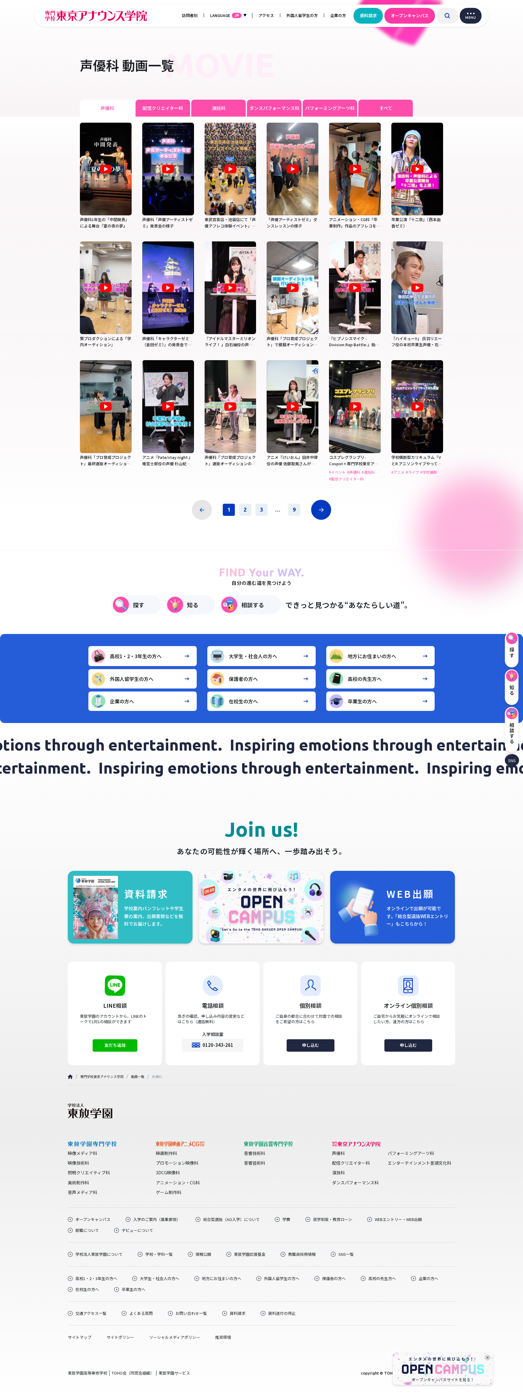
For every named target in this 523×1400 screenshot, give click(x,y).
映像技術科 (78, 1163)
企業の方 (338, 15)
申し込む (310, 1045)
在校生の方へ (243, 701)
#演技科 (368, 472)
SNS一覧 (346, 1254)
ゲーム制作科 (168, 1192)
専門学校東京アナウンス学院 (101, 1076)
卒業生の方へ (362, 701)
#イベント (337, 472)
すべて (385, 108)
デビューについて (137, 1230)
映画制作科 (166, 1153)
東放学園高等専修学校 (87, 1373)
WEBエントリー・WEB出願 (398, 1219)
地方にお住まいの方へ (372, 656)
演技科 (218, 108)
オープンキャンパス (410, 15)
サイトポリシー (120, 1337)
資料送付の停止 (282, 1313)
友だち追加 (115, 1045)
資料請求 (368, 15)
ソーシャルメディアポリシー (174, 1337)
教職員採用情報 (302, 1254)
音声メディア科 (82, 1192)
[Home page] (70, 1076)
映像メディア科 (82, 1153)
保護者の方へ (243, 678)
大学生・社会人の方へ (253, 656)
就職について (87, 1230)
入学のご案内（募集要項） (156, 1219)
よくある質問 (141, 1313)
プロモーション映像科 (177, 1163)
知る (193, 605)
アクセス (266, 15)
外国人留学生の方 (302, 15)
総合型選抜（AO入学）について (231, 1219)
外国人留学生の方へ (131, 678)
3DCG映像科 (168, 1172)
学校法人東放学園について (99, 1254)
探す (138, 605)
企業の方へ (122, 701)
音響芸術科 (254, 1163)
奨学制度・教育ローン (332, 1219)
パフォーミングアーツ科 (330, 108)
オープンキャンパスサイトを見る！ (443, 1379)
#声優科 (353, 472)
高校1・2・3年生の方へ (136, 656)
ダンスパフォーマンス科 (274, 108)
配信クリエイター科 (163, 108)
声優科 (107, 108)
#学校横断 (428, 472)
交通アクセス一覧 (91, 1313)
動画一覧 (137, 1076)
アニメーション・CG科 (178, 1182)
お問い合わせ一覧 (191, 1313)
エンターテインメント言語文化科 (419, 1163)
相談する (252, 605)
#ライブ (412, 472)
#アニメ (397, 472)
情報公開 (203, 1254)
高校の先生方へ (365, 678)
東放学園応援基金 (249, 1254)
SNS (512, 760)
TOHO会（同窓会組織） (133, 1373)
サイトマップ (79, 1337)
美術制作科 (78, 1182)
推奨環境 (223, 1337)
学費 (286, 1219)
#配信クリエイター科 (346, 478)
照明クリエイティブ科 (89, 1172)
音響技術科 (254, 1153)
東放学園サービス (174, 1373)
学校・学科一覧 (159, 1254)
